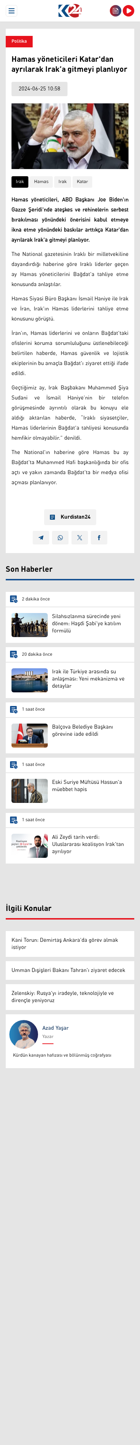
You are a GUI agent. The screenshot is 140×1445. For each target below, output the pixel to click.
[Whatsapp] (60, 537)
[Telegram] (41, 537)
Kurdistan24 (75, 517)
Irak (20, 181)
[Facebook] (99, 537)
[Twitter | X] (79, 537)
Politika (19, 41)
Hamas (41, 181)
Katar (82, 181)
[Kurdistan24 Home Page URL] (70, 11)
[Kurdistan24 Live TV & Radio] (128, 11)
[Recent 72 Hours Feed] (115, 11)
